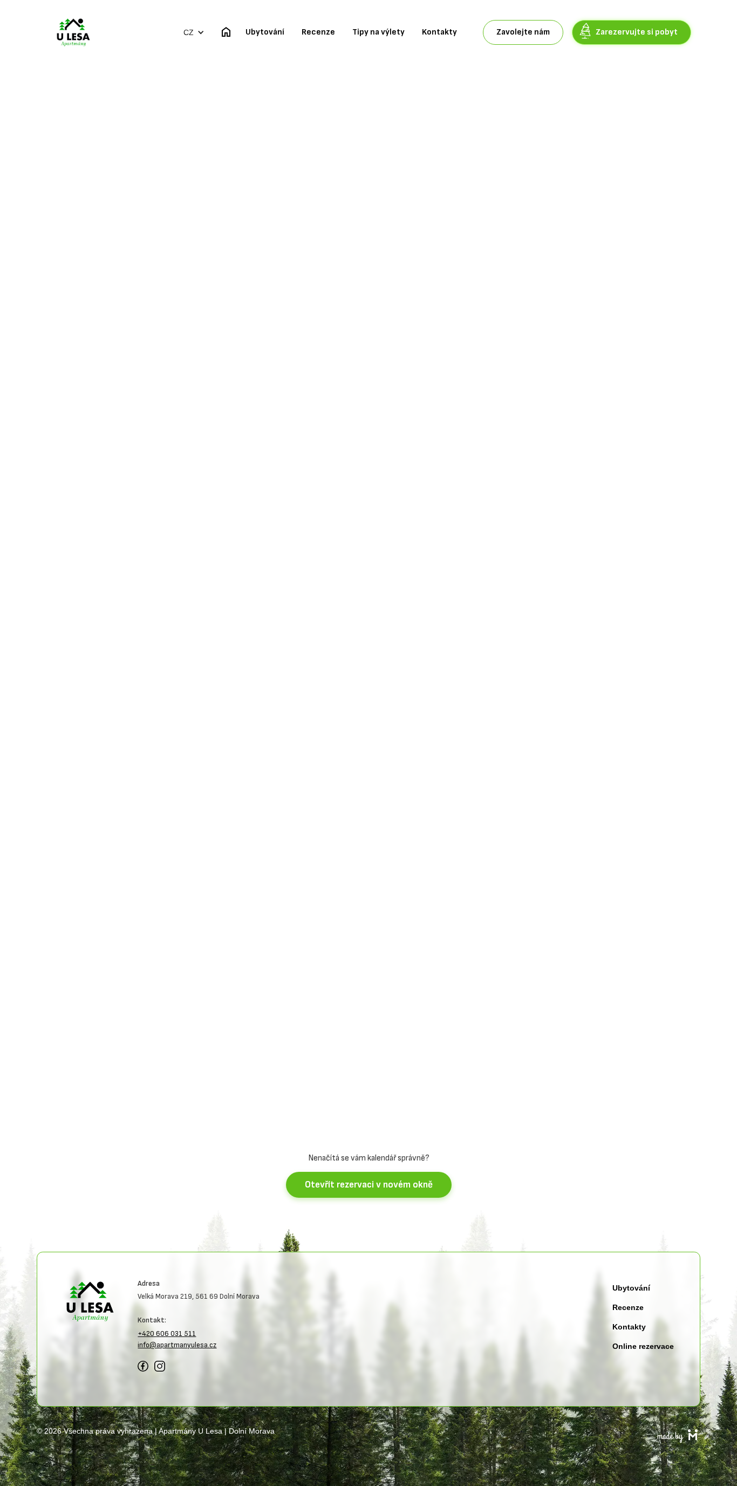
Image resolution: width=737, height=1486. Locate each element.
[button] (194, 32)
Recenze (318, 32)
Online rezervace (643, 1346)
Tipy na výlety (378, 32)
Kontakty (439, 32)
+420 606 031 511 (167, 1333)
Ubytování (264, 32)
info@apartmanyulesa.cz (177, 1344)
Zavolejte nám (523, 32)
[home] (73, 32)
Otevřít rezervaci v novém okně (369, 1184)
